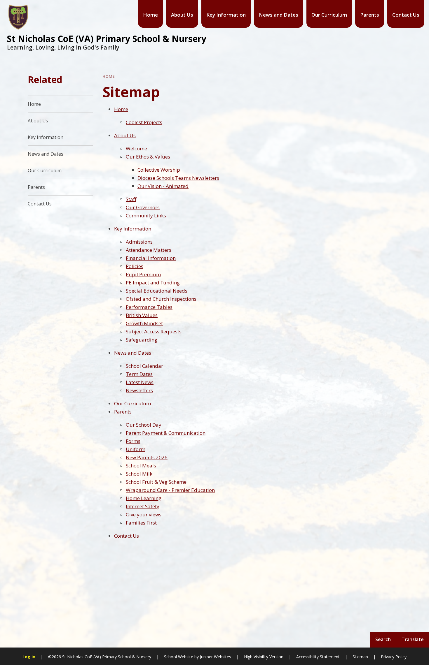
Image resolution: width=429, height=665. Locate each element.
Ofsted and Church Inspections (161, 298)
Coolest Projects (144, 122)
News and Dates (132, 352)
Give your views (143, 514)
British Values (142, 315)
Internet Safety (142, 506)
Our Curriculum (132, 403)
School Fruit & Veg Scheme (156, 481)
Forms (133, 441)
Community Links (146, 215)
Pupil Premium (143, 274)
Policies (134, 266)
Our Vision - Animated (163, 186)
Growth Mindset (144, 323)
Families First (141, 522)
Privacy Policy (394, 656)
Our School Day (143, 424)
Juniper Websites (215, 656)
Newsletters (139, 390)
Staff (131, 199)
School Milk (139, 473)
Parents (123, 411)
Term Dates (139, 374)
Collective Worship (158, 169)
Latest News (140, 382)
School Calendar (144, 366)
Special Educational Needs (156, 290)
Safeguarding (141, 339)
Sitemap (360, 656)
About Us (125, 135)
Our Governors (143, 207)
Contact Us (126, 535)
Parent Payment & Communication (165, 433)
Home (108, 76)
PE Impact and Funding (153, 282)
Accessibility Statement (318, 656)
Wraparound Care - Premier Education (170, 490)
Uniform (135, 449)
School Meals (141, 465)
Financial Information (151, 258)
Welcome (136, 148)
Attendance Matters (148, 250)
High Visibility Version (263, 656)
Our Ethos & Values (148, 156)
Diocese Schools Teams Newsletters (178, 178)
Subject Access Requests (154, 331)
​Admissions (139, 241)
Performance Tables (149, 307)
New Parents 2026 (147, 457)
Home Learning (143, 498)
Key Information (132, 228)
